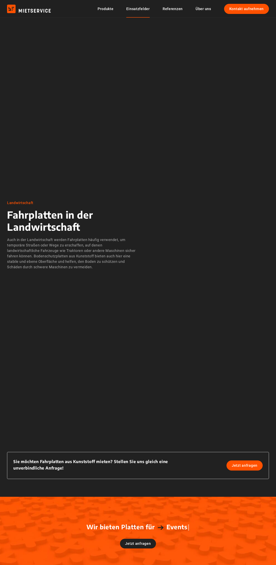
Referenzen (173, 9)
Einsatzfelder (138, 9)
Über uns (203, 9)
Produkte (106, 9)
